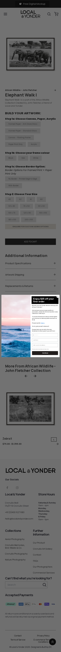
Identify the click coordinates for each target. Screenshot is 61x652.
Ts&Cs (42, 323)
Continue (45, 353)
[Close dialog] (57, 296)
